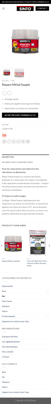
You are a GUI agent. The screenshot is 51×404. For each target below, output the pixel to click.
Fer (13, 81)
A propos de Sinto (10, 336)
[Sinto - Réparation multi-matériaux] (25, 8)
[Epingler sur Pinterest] (23, 141)
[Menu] (3, 8)
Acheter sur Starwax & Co (20, 115)
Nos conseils (7, 351)
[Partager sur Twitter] (14, 141)
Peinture (6, 306)
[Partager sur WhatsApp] (4, 141)
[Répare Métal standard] (13, 243)
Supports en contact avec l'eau (15, 321)
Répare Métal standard (11, 261)
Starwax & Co (42, 2)
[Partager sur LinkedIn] (28, 141)
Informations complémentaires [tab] (17, 162)
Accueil (5, 81)
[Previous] (6, 41)
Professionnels (8, 316)
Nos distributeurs (10, 346)
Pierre (4, 311)
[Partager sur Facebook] (9, 141)
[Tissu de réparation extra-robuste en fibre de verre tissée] (38, 243)
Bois (4, 291)
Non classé (7, 301)
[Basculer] (48, 291)
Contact (5, 356)
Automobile (7, 286)
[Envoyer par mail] (18, 141)
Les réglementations (11, 341)
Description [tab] (8, 157)
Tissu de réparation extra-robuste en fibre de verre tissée (37, 263)
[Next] (44, 41)
